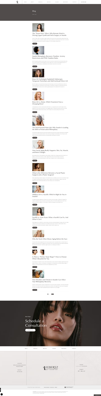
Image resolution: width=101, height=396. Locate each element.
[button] (2, 394)
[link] (19, 371)
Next (52, 294)
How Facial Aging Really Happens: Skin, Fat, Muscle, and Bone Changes (50, 151)
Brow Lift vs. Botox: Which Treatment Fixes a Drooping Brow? (47, 103)
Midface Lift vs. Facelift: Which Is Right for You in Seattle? (49, 195)
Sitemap (56, 387)
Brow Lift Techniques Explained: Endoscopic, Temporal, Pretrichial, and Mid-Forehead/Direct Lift (50, 80)
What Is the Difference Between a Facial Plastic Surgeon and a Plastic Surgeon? (48, 174)
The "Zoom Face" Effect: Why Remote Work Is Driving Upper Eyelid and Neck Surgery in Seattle (49, 34)
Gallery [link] (54, 348)
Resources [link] (64, 348)
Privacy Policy (52, 387)
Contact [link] (74, 348)
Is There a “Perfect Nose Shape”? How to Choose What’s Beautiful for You (49, 258)
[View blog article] (38, 27)
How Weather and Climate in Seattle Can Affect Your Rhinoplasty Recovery (49, 281)
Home (33, 14)
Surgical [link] (35, 348)
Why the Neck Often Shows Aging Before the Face (49, 239)
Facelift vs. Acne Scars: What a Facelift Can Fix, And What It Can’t (50, 218)
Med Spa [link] (45, 348)
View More (34, 43)
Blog (35, 14)
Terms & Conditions (46, 387)
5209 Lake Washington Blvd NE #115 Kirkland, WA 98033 (19, 366)
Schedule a (36, 323)
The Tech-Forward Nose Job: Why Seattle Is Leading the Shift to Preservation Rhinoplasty (50, 128)
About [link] (26, 348)
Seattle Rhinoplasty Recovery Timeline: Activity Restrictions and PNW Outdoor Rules (48, 57)
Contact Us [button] (97, 395)
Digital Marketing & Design (69, 387)
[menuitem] (25, 2)
